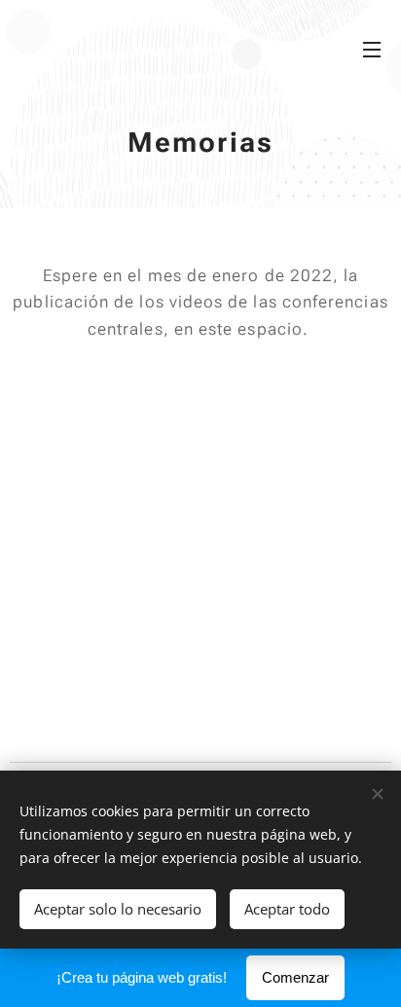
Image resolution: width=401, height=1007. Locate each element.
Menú (371, 48)
